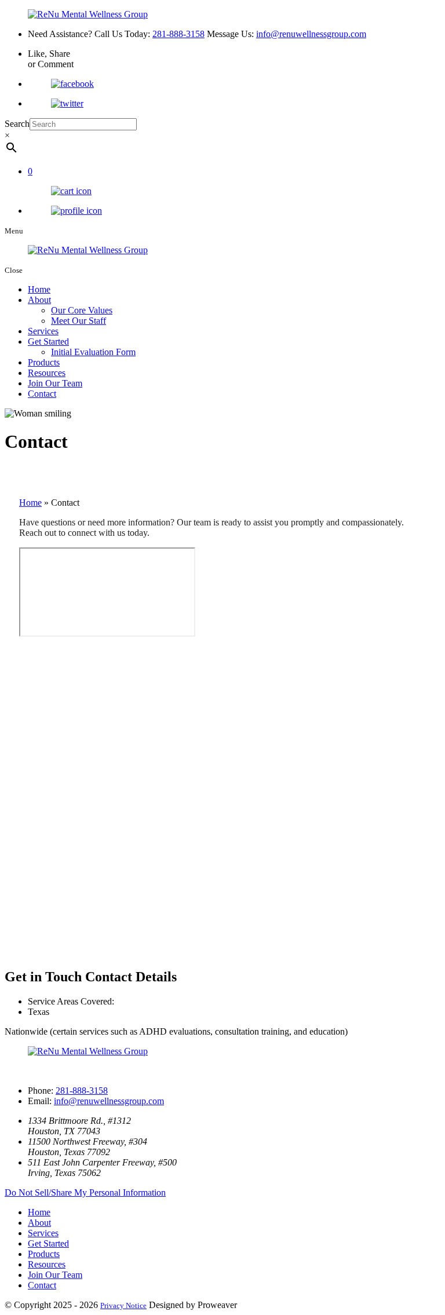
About (39, 300)
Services (43, 331)
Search (17, 124)
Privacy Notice (123, 1305)
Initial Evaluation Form (93, 352)
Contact (42, 394)
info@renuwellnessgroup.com (311, 34)
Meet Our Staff (78, 321)
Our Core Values (81, 310)
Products (44, 362)
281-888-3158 (178, 34)
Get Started (48, 341)
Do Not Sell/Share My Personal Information (85, 1192)
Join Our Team (55, 383)
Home (39, 289)
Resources (46, 373)
